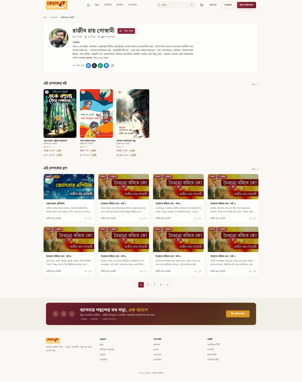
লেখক (156, 349)
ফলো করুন (128, 31)
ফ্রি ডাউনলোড (238, 314)
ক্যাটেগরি (157, 360)
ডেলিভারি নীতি (213, 360)
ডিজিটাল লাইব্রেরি (107, 349)
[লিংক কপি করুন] (112, 65)
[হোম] (88, 5)
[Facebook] (88, 65)
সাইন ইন (213, 5)
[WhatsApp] (100, 65)
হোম (45, 17)
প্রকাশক (157, 344)
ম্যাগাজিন (132, 5)
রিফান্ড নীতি (212, 355)
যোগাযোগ (157, 355)
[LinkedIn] (106, 65)
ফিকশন (48, 176)
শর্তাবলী (210, 349)
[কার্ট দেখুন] (201, 5)
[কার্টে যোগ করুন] (72, 99)
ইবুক (97, 5)
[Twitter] (94, 65)
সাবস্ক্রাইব (228, 5)
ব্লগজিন (120, 5)
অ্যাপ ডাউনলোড (247, 5)
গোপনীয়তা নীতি (213, 344)
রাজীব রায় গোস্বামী (50, 143)
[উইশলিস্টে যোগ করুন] (72, 93)
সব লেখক (53, 17)
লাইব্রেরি (108, 5)
